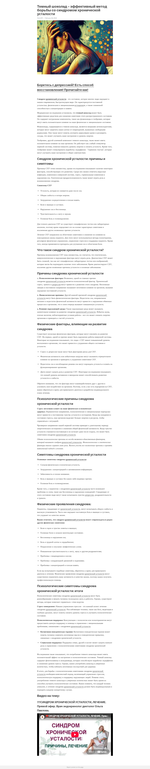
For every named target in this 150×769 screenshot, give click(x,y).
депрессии (89, 495)
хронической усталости (56, 281)
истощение (79, 105)
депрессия (56, 284)
